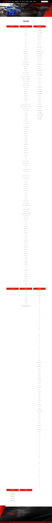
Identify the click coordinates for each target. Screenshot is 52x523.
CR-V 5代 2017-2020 (26, 171)
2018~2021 (26, 274)
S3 (39, 484)
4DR (26, 268)
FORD (26, 297)
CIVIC (26, 192)
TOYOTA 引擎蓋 (39, 32)
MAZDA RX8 (26, 226)
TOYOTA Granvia (26, 144)
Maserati (39, 385)
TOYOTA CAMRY (26, 51)
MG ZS (26, 43)
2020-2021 (26, 131)
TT (39, 305)
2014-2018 (39, 41)
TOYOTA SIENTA (26, 114)
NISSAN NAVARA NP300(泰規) (26, 213)
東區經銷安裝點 (12, 500)
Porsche (39, 364)
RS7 (39, 328)
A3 (39, 358)
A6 (39, 339)
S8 (39, 324)
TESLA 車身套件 (39, 28)
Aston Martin (39, 391)
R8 (39, 307)
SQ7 (39, 442)
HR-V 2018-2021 (26, 165)
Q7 (39, 444)
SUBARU (39, 387)
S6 (39, 465)
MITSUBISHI (26, 28)
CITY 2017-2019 (26, 184)
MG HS (26, 47)
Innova (26, 112)
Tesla (26, 32)
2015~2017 (26, 276)
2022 (26, 272)
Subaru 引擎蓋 (39, 30)
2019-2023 (26, 91)
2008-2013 (39, 43)
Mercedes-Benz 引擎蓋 (39, 114)
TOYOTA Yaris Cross (26, 72)
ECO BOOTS (26, 264)
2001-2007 (39, 45)
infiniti (39, 402)
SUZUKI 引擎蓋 (39, 106)
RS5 (39, 341)
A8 (39, 326)
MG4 (26, 41)
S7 (39, 330)
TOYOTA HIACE (26, 148)
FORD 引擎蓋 (39, 112)
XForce (26, 30)
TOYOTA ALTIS (26, 87)
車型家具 (34, 1)
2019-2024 (26, 146)
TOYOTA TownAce (26, 74)
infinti (39, 389)
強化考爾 (23, 1)
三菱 (26, 303)
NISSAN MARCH (26, 215)
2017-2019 (26, 133)
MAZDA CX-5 (26, 230)
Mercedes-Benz (39, 362)
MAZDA (26, 224)
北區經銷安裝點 (12, 494)
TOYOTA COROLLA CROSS (26, 104)
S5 (39, 343)
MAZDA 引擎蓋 (39, 93)
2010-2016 (39, 108)
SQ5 (39, 318)
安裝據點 (31, 1)
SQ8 (39, 309)
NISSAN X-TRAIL (26, 211)
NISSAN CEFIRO (26, 203)
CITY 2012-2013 (26, 188)
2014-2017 (26, 125)
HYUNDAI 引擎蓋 (39, 110)
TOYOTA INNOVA (26, 110)
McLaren (39, 381)
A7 (39, 461)
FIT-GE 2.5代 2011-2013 (26, 175)
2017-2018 (26, 89)
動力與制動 (27, 1)
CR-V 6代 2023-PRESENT (26, 169)
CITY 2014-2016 (26, 186)
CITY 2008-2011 (25, 190)
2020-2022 (26, 247)
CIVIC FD (26, 194)
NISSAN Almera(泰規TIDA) (26, 205)
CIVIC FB (26, 196)
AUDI (39, 303)
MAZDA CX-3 (26, 232)
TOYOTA (26, 49)
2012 (26, 207)
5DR (26, 266)
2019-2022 (26, 150)
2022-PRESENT (26, 53)
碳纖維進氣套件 (39, 290)
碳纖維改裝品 (17, 1)
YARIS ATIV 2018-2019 (26, 85)
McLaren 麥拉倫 (39, 410)
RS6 (39, 463)
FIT (25, 173)
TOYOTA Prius (26, 152)
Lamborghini (39, 379)
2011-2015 (26, 154)
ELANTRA (26, 257)
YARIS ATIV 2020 (26, 83)
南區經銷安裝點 (12, 498)
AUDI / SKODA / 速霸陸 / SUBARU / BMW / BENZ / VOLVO (26, 306)
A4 (39, 351)
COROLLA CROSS (26, 108)
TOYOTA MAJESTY (39, 70)
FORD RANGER (25, 270)
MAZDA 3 (26, 234)
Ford (39, 301)
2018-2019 (26, 68)
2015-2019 (26, 249)
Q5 (39, 320)
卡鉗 (20, 1)
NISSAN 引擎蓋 (39, 89)
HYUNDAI (26, 255)
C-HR (26, 102)
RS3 (39, 482)
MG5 (26, 45)
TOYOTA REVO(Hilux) (26, 64)
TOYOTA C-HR (39, 49)
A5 (39, 345)
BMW (26, 285)
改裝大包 (13, 1)
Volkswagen (39, 366)
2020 (26, 70)
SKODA (39, 368)
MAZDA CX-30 (26, 228)
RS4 (39, 347)
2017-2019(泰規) (26, 123)
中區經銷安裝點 (12, 496)
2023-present (26, 245)
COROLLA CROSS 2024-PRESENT (26, 106)
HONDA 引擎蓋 (39, 74)
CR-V (26, 167)
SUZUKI (26, 251)
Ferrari (39, 370)
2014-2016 (26, 93)
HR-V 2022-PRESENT (26, 163)
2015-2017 (26, 66)
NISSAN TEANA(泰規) (26, 209)
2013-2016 (39, 62)
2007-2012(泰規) (26, 127)
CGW (39, 299)
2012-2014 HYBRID (26, 62)
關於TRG (9, 1)
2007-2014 (39, 104)
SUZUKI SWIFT (26, 253)
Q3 (39, 322)
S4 (39, 349)
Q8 (39, 440)
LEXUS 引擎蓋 (39, 91)
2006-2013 (39, 68)
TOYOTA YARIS (26, 129)
